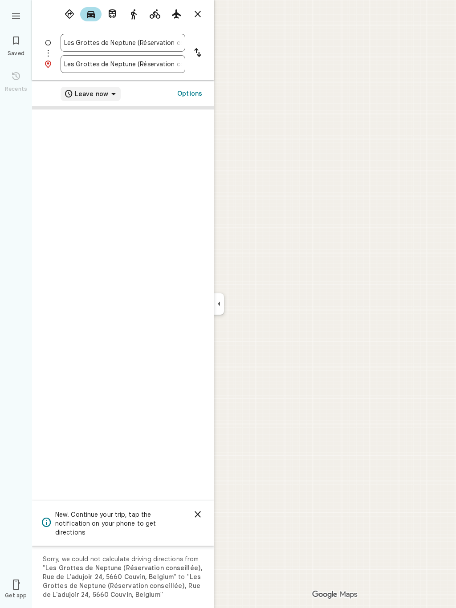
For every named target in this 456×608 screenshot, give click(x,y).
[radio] (69, 14)
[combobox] (123, 43)
